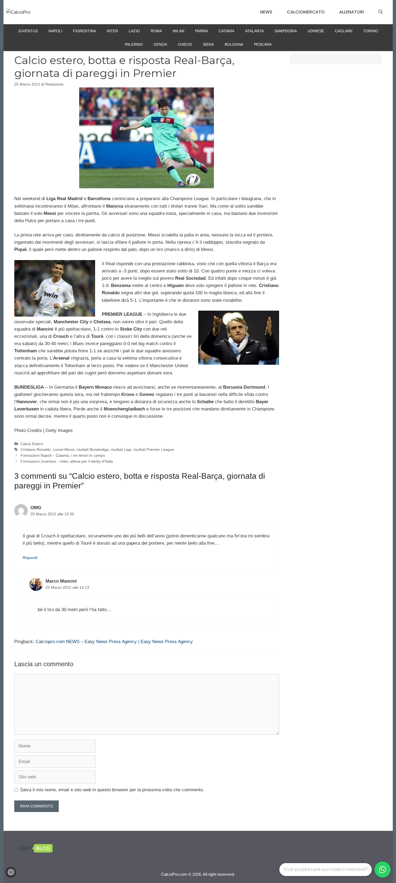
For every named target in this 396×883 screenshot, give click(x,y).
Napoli (55, 31)
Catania (226, 31)
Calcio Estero (31, 444)
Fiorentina (84, 31)
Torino (370, 31)
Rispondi (30, 557)
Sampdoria (286, 31)
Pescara (263, 44)
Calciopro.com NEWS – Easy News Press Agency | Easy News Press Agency (114, 641)
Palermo (134, 44)
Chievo (185, 44)
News (266, 12)
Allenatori (351, 12)
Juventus (28, 31)
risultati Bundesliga (93, 449)
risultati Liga (121, 449)
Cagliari (343, 31)
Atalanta (254, 31)
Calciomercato (306, 12)
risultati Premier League (153, 449)
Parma (201, 31)
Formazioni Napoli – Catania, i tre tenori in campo (62, 455)
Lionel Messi (63, 449)
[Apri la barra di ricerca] (380, 12)
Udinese (316, 31)
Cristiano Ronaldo (35, 449)
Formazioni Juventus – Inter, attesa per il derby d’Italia (66, 461)
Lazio (134, 31)
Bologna (234, 44)
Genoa (160, 44)
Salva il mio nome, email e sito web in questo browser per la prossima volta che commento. (112, 789)
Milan (178, 31)
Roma (156, 31)
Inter (112, 31)
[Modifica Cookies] (10, 872)
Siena (208, 44)
